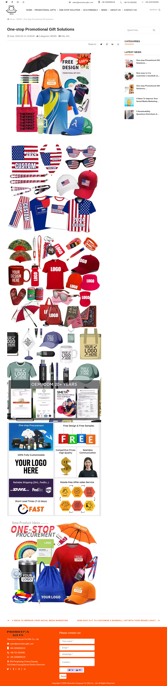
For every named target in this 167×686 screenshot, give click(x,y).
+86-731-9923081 (130, 2)
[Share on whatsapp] (118, 44)
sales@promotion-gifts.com (82, 2)
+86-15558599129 (108, 2)
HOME (29, 10)
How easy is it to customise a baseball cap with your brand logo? (116, 620)
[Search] (154, 30)
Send (63, 676)
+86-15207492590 (152, 2)
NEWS (104, 10)
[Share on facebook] (107, 44)
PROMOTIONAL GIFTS (45, 10)
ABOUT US (115, 10)
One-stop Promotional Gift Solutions (38, 19)
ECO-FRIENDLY (90, 10)
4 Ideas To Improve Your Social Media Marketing (39, 620)
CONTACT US (130, 10)
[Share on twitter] (101, 44)
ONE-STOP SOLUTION (69, 10)
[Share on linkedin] (112, 44)
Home (12, 19)
